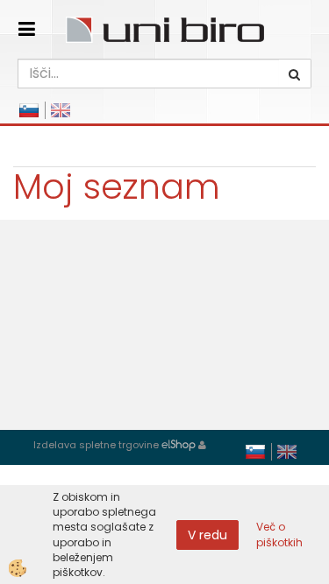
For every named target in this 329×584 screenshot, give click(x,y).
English (60, 110)
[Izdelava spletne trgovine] (178, 445)
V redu (207, 535)
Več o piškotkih (279, 534)
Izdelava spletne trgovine (96, 445)
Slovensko (29, 110)
